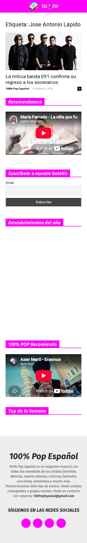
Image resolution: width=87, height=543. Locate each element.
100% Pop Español (17, 88)
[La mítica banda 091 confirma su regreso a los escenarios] (43, 51)
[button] (7, 6)
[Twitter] (37, 523)
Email (10, 182)
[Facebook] (26, 523)
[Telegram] (61, 523)
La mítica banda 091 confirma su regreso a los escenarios (41, 79)
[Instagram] (49, 523)
